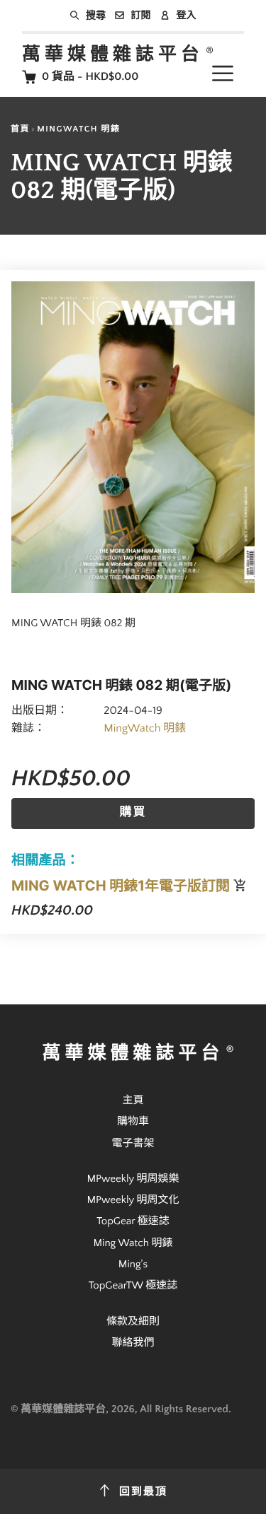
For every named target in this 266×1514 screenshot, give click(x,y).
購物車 (133, 1121)
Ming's (133, 1264)
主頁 (132, 1100)
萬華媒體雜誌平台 (113, 55)
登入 (186, 15)
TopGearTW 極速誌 (133, 1285)
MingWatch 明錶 (78, 129)
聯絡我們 (132, 1343)
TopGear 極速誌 (133, 1221)
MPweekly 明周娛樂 (133, 1179)
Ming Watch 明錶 (132, 1243)
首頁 (20, 129)
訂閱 (141, 15)
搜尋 (96, 15)
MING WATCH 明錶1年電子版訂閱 (122, 885)
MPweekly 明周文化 (133, 1200)
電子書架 (132, 1143)
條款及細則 (133, 1321)
